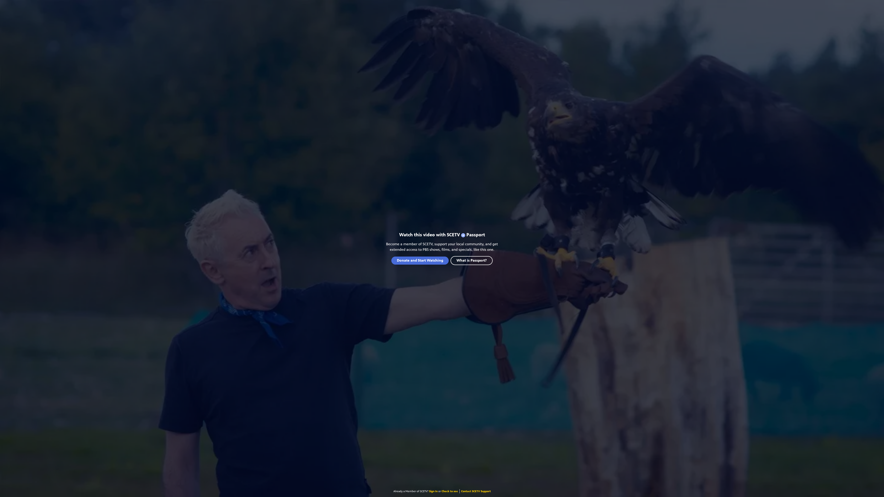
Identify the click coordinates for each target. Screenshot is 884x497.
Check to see (450, 491)
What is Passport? (472, 260)
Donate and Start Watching (420, 260)
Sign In (433, 491)
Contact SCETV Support (476, 491)
